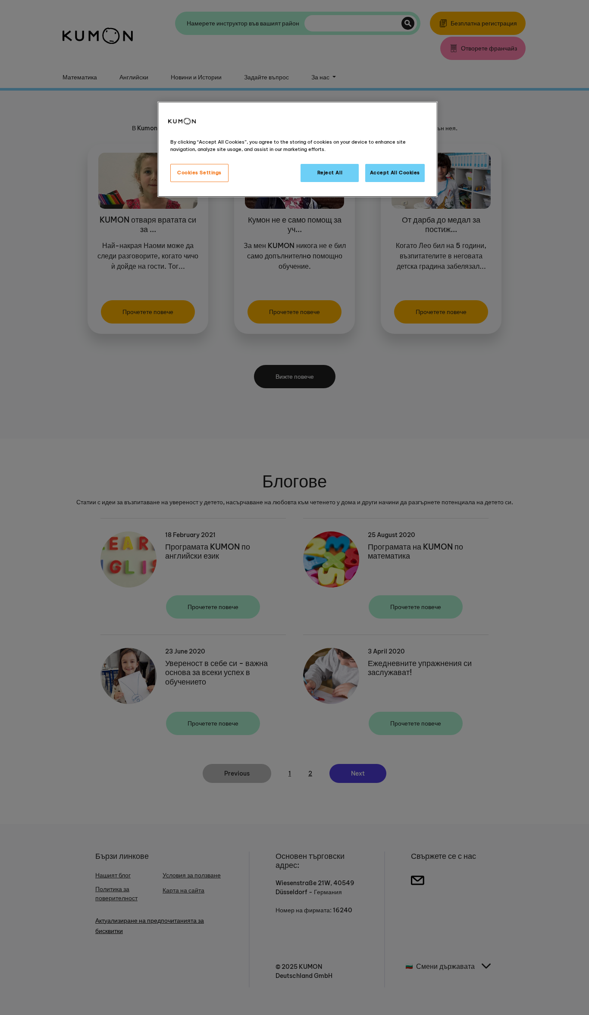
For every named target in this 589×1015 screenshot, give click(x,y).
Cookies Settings (199, 173)
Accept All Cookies (395, 173)
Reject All (330, 173)
